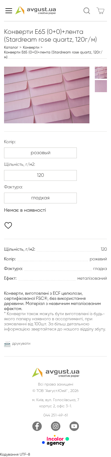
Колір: (10, 142)
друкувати (21, 344)
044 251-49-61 (55, 415)
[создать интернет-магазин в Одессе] (55, 445)
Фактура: (13, 187)
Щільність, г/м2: (19, 165)
